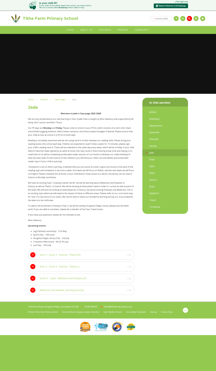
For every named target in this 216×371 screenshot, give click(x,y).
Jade (74, 99)
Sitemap (153, 312)
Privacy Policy (167, 312)
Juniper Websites (92, 312)
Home (31, 99)
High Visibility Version (112, 312)
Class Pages (60, 99)
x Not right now (181, 2)
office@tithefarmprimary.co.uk (118, 306)
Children (44, 99)
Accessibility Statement (136, 312)
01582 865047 (90, 306)
